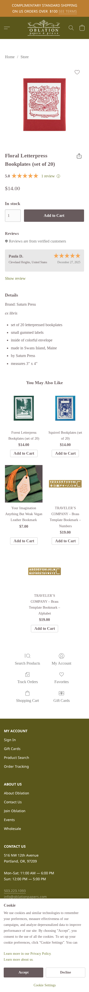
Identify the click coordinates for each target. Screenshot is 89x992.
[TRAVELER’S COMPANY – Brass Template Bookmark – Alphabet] (44, 571)
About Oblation (16, 793)
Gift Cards (61, 700)
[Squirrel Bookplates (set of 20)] (65, 408)
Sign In (10, 739)
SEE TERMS (68, 11)
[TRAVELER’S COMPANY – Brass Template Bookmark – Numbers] (65, 484)
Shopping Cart (27, 700)
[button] (44, 28)
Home (10, 57)
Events (9, 819)
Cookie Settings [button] (45, 985)
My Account (61, 663)
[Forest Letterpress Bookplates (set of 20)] (24, 408)
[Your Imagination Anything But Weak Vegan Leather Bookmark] (24, 484)
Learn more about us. (19, 959)
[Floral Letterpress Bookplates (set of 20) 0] (44, 104)
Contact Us (13, 802)
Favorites (61, 682)
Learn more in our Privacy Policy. (28, 953)
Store (25, 57)
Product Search (16, 757)
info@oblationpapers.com (25, 896)
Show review (15, 278)
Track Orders (27, 682)
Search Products (27, 663)
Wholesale (12, 828)
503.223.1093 (15, 890)
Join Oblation (14, 810)
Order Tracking (16, 766)
